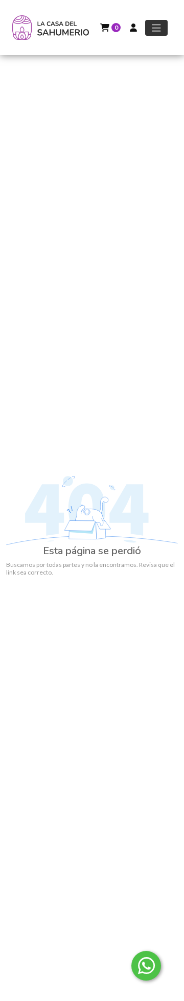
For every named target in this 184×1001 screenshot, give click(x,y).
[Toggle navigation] (156, 28)
